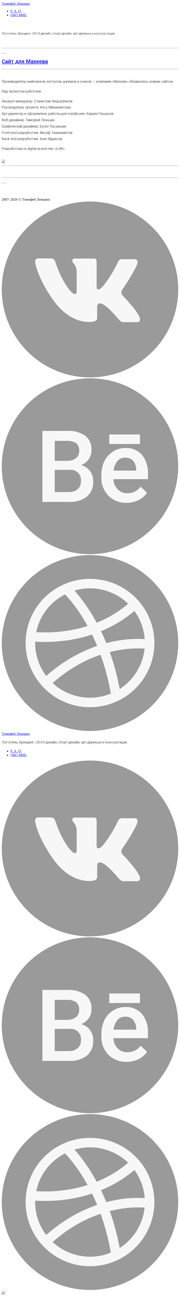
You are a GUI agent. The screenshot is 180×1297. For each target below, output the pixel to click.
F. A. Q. (16, 11)
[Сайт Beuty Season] (5, 181)
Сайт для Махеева (25, 61)
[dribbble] (90, 730)
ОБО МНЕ (19, 15)
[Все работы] (2, 181)
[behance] (90, 553)
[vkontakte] (90, 376)
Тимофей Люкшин (16, 3)
